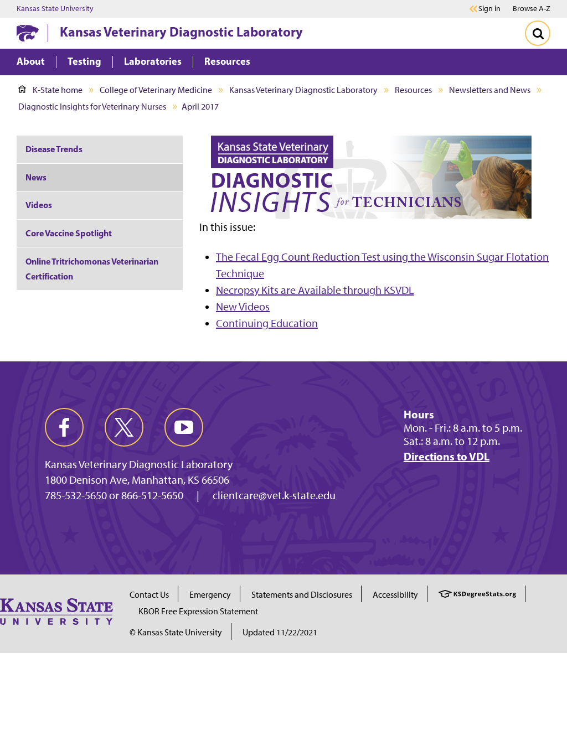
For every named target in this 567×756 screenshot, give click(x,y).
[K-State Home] (28, 33)
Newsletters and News (489, 90)
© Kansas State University (176, 632)
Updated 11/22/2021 (280, 632)
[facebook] (64, 427)
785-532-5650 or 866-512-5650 (114, 495)
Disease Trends (54, 148)
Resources (413, 90)
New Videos (243, 306)
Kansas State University (55, 8)
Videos (38, 204)
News (36, 177)
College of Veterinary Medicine (156, 90)
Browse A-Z (531, 8)
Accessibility (395, 594)
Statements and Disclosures (301, 594)
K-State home (58, 90)
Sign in (489, 8)
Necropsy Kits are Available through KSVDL (315, 290)
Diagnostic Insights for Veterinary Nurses (92, 106)
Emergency (210, 594)
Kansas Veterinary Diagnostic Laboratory (181, 31)
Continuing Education (267, 323)
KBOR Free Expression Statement (198, 611)
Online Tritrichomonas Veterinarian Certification (91, 269)
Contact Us (149, 594)
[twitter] (124, 427)
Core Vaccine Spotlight (68, 233)
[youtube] (183, 427)
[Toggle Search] (537, 33)
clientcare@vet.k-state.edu (274, 495)
